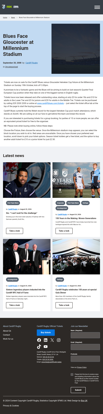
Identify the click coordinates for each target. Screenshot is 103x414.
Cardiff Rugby (31, 63)
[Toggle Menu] (97, 7)
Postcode (74, 354)
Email (76, 342)
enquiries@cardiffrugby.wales (51, 362)
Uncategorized (11, 67)
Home (5, 17)
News (13, 17)
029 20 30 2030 (48, 359)
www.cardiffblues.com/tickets (50, 103)
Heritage (85, 203)
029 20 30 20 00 (48, 357)
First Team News (13, 203)
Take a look (16, 232)
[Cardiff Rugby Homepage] (10, 7)
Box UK (84, 400)
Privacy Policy (82, 367)
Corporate (60, 203)
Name (76, 330)
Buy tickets (46, 332)
